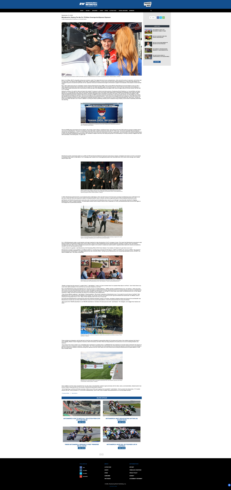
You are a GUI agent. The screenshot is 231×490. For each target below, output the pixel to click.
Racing (88, 10)
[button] (151, 10)
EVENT (101, 10)
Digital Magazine (123, 10)
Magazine (94, 10)
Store (106, 10)
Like (101, 467)
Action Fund (113, 10)
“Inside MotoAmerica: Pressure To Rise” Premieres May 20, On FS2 (82, 445)
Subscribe (100, 476)
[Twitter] (161, 17)
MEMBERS (131, 10)
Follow (100, 470)
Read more (81, 422)
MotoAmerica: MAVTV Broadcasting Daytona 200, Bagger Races (122, 419)
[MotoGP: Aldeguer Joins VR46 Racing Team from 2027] (148, 37)
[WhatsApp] (163, 17)
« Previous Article (65, 393)
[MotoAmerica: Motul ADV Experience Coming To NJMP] (148, 31)
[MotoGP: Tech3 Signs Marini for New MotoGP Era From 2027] (148, 44)
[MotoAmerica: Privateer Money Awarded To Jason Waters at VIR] (148, 50)
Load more (156, 61)
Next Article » (75, 393)
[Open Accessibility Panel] (229, 485)
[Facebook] (158, 17)
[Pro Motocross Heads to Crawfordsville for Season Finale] (148, 56)
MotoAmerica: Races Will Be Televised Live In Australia (122, 445)
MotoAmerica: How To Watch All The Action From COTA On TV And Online (81, 419)
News (81, 10)
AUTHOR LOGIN (113, 486)
